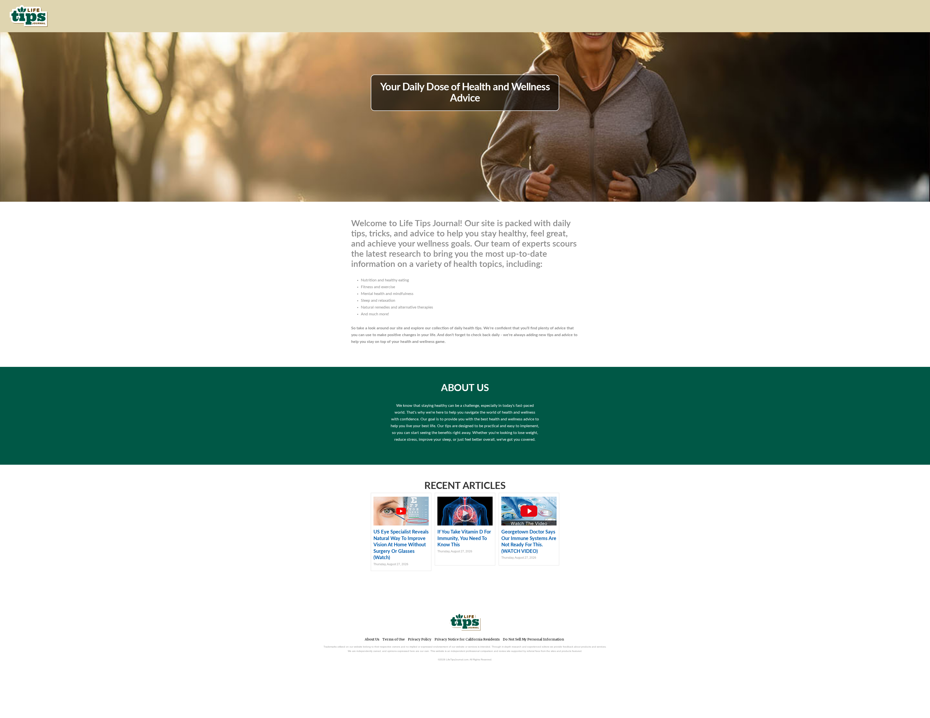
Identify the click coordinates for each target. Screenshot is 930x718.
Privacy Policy (419, 639)
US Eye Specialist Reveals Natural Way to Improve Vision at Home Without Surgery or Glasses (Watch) (401, 545)
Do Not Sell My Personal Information (533, 639)
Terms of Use (393, 639)
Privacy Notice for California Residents (467, 639)
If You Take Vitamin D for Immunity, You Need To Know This (464, 538)
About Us (372, 639)
